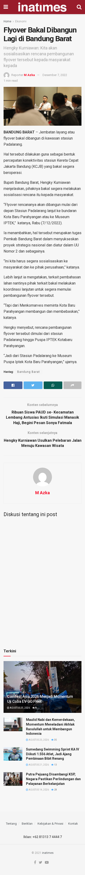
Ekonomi (20, 21)
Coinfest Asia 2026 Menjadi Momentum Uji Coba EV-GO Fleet (40, 699)
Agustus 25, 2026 (19, 707)
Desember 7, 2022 (54, 75)
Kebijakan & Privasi (50, 823)
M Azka (29, 75)
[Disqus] (42, 579)
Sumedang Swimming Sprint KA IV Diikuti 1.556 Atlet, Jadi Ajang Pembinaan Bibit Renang (52, 753)
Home (7, 21)
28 (55, 789)
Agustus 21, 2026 (38, 764)
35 (55, 740)
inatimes (48, 853)
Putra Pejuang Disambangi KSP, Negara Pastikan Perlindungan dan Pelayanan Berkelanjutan (53, 778)
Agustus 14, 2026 (38, 789)
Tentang (11, 823)
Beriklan (27, 823)
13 (55, 764)
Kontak (73, 823)
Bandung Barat (28, 371)
